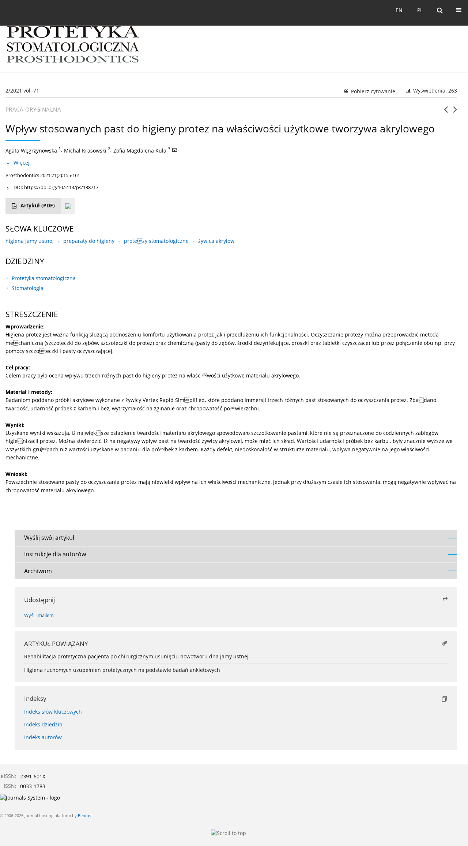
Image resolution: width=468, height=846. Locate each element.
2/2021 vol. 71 (22, 90)
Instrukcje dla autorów (55, 554)
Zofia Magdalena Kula (139, 150)
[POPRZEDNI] (446, 112)
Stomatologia (28, 288)
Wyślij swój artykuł (49, 538)
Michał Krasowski (85, 150)
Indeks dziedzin (43, 724)
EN (399, 10)
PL (420, 10)
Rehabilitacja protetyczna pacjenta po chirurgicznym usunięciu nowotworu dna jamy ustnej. (137, 656)
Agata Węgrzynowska (31, 150)
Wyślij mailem (39, 615)
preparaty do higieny (88, 240)
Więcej (22, 162)
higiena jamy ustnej (29, 240)
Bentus (84, 815)
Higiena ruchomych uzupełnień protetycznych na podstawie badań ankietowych (122, 669)
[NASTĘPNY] (455, 112)
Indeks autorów (43, 737)
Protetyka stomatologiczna (44, 278)
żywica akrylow (216, 240)
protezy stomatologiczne (156, 240)
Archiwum (38, 571)
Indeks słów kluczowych (53, 711)
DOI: (56, 187)
